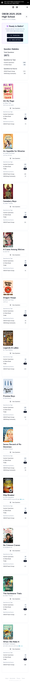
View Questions (16, 108)
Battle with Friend (16, 40)
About (6, 678)
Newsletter (12, 678)
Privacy (18, 678)
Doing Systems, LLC (16, 680)
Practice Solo (16, 35)
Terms (23, 678)
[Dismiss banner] (28, 2)
